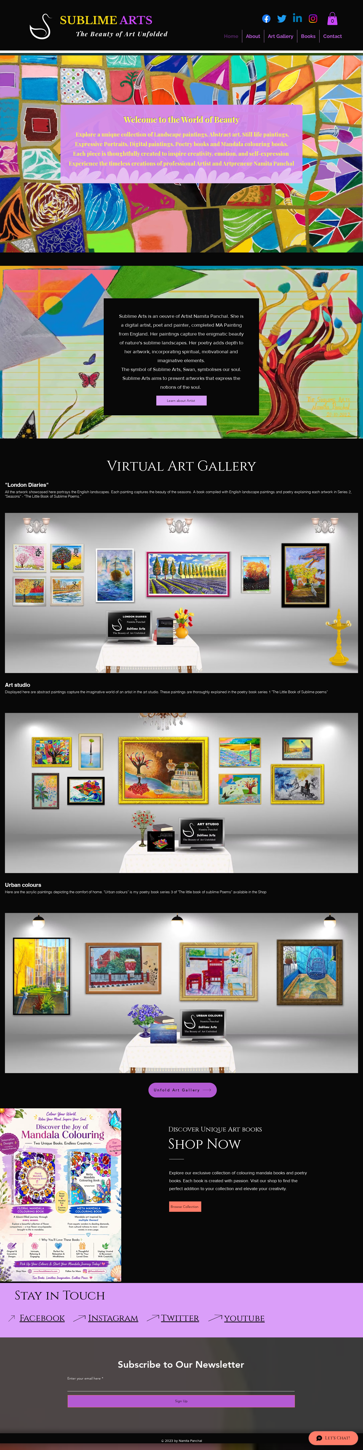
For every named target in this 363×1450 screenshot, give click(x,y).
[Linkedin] (297, 18)
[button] (332, 18)
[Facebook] (266, 18)
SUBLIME (88, 20)
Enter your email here (84, 1378)
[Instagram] (313, 18)
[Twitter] (281, 18)
